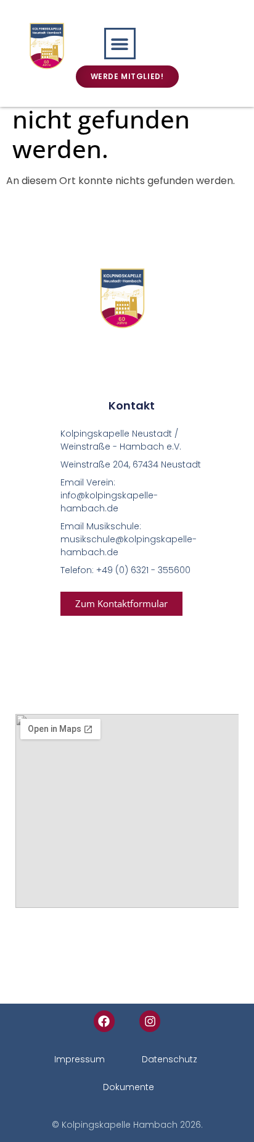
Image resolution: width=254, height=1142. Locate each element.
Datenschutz (169, 1059)
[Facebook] (104, 1020)
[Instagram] (149, 1020)
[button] (120, 43)
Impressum (79, 1059)
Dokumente (128, 1087)
